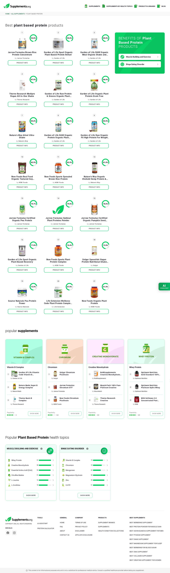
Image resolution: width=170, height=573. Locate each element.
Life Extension (59, 307)
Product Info (22, 63)
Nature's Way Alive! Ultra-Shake (22, 136)
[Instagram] (14, 532)
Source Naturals (23, 307)
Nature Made (17, 391)
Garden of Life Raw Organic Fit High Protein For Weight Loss (94, 136)
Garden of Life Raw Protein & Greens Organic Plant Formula (58, 95)
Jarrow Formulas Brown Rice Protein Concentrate (22, 53)
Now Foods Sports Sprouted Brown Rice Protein (58, 177)
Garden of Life (59, 58)
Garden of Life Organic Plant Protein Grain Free (94, 95)
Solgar (95, 265)
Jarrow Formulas (23, 58)
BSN (136, 404)
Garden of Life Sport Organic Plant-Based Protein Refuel (58, 53)
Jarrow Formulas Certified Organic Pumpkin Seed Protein (94, 219)
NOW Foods (23, 182)
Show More (34, 413)
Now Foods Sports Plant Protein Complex (58, 260)
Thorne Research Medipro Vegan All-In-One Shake (22, 95)
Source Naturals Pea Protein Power (22, 302)
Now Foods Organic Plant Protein (94, 302)
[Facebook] (7, 532)
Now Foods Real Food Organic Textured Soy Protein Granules (22, 177)
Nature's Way (23, 141)
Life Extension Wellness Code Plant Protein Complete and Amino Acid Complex (58, 302)
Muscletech (98, 391)
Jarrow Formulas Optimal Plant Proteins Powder (58, 219)
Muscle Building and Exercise (138, 57)
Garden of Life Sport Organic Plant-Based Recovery (22, 260)
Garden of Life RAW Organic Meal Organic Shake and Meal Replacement (94, 53)
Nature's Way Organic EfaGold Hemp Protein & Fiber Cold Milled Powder (94, 177)
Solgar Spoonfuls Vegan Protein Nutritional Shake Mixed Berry (94, 260)
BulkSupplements (100, 378)
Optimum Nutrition (141, 378)
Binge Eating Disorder (135, 64)
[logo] (17, 5)
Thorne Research (23, 100)
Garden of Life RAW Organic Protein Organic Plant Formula (58, 136)
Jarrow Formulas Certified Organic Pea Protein (22, 219)
